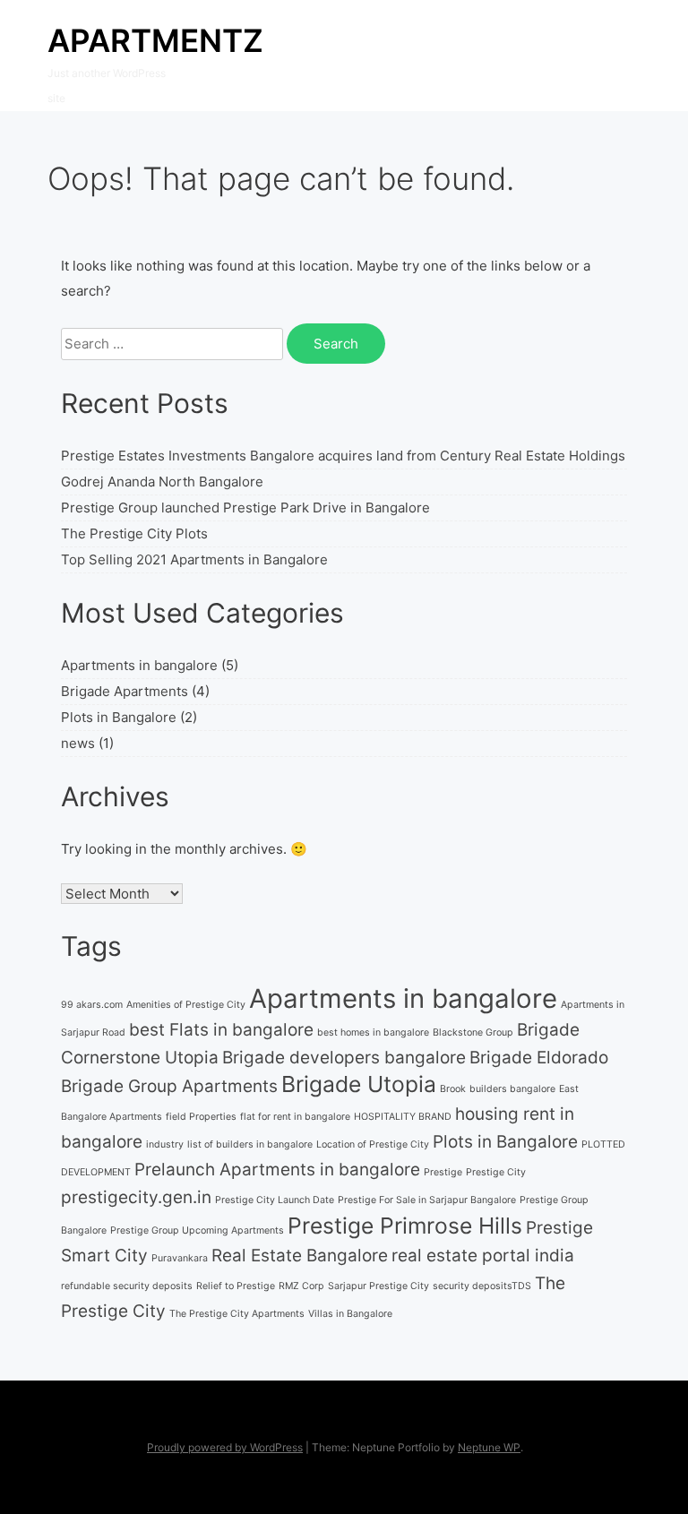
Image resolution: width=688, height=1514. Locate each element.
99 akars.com (92, 1005)
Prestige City (496, 1172)
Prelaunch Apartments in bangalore (277, 1169)
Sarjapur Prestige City (378, 1286)
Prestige (443, 1172)
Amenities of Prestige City (185, 1005)
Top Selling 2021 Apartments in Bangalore (194, 559)
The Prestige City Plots (134, 533)
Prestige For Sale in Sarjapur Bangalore (427, 1200)
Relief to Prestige (235, 1286)
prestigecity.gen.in (136, 1197)
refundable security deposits (127, 1286)
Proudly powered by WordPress (225, 1447)
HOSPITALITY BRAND (403, 1117)
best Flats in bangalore (221, 1029)
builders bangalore (512, 1089)
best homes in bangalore (373, 1032)
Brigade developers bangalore (344, 1057)
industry (165, 1144)
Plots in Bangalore (118, 717)
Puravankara (179, 1258)
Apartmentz (155, 40)
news (78, 743)
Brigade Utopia (358, 1084)
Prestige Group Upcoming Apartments (197, 1230)
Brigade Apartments (124, 691)
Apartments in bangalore (139, 665)
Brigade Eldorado (538, 1057)
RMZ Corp (301, 1286)
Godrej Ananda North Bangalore (162, 481)
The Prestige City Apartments (237, 1314)
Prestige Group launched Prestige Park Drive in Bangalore (245, 507)
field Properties (201, 1117)
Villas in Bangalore (350, 1314)
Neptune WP (489, 1447)
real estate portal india (482, 1255)
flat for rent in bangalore (295, 1117)
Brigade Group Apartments (169, 1086)
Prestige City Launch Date (274, 1200)
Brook (453, 1089)
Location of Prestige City (372, 1144)
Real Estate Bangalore (299, 1255)
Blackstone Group (473, 1032)
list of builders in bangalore (250, 1144)
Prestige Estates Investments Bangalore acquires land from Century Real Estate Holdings (343, 455)
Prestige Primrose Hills (405, 1225)
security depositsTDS (482, 1286)
